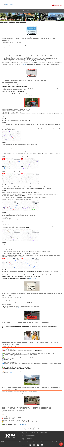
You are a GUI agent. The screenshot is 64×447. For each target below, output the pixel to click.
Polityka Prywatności (56, 441)
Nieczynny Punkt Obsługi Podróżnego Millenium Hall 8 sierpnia (31, 387)
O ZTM (2, 441)
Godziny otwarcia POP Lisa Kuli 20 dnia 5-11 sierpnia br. (26, 408)
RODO (19, 441)
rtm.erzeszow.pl (13, 65)
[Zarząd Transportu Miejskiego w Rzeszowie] (8, 4)
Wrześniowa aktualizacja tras (16, 110)
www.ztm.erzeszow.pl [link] (24, 369)
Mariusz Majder (18, 389)
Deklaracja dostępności (32, 441)
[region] (32, 17)
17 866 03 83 (29, 438)
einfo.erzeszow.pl (32, 278)
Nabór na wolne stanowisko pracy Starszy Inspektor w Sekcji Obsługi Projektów (30, 343)
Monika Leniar (18, 42)
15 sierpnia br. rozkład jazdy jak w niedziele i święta (25, 323)
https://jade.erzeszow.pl (22, 307)
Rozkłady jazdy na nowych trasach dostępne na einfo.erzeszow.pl (24, 82)
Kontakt (41, 441)
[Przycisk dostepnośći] (61, 444)
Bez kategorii (12, 42)
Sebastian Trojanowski (19, 410)
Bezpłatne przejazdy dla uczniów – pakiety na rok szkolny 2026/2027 (28, 39)
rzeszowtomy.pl (24, 64)
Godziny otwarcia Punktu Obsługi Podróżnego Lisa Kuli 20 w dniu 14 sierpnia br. (32, 294)
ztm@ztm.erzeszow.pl (31, 435)
